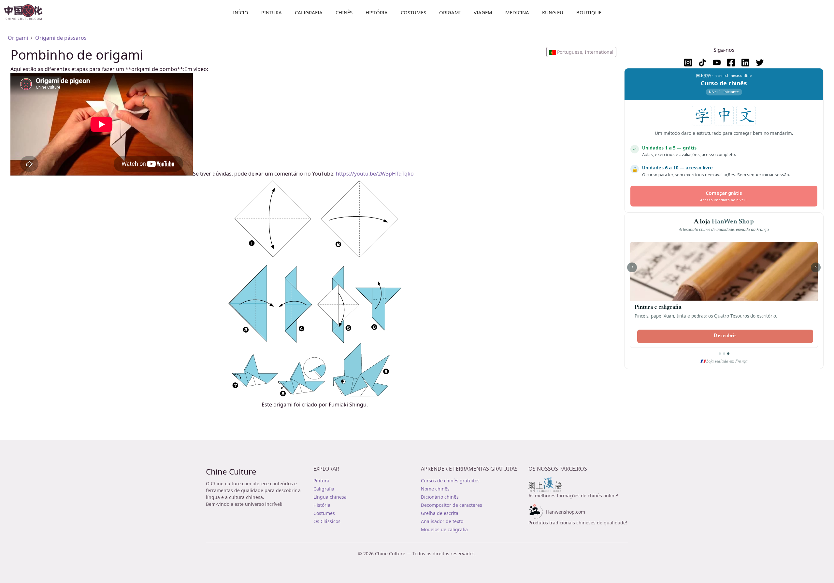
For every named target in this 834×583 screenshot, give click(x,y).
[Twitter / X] (759, 62)
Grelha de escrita (439, 513)
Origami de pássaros (61, 37)
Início (240, 12)
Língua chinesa (330, 497)
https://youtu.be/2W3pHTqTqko (375, 173)
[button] (581, 52)
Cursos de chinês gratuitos (450, 480)
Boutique (588, 12)
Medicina (517, 12)
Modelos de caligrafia (444, 529)
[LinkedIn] (745, 62)
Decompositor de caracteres (451, 505)
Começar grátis (724, 196)
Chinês (344, 12)
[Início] (26, 12)
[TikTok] (702, 62)
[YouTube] (716, 62)
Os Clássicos (326, 521)
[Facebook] (731, 62)
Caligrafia (309, 12)
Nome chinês (435, 489)
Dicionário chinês (440, 497)
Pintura (271, 12)
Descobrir (725, 336)
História (377, 12)
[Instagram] (688, 62)
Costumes (413, 12)
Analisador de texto (442, 521)
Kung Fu (552, 12)
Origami (450, 12)
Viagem (483, 12)
